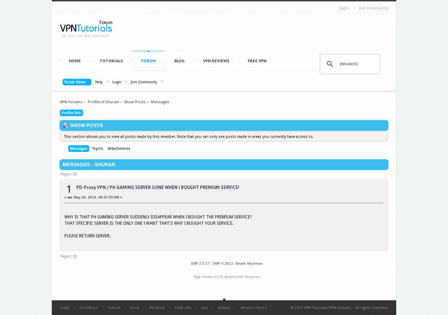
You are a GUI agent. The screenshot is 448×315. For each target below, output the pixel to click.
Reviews (156, 308)
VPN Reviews (216, 60)
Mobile (224, 308)
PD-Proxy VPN (91, 187)
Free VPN (257, 60)
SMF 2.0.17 (200, 263)
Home (75, 60)
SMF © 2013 (223, 263)
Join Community (373, 8)
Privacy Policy (253, 308)
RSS (204, 308)
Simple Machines (248, 263)
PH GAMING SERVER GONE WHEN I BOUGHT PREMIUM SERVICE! (174, 187)
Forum (148, 60)
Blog (179, 60)
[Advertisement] (254, 34)
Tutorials (111, 60)
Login (344, 8)
